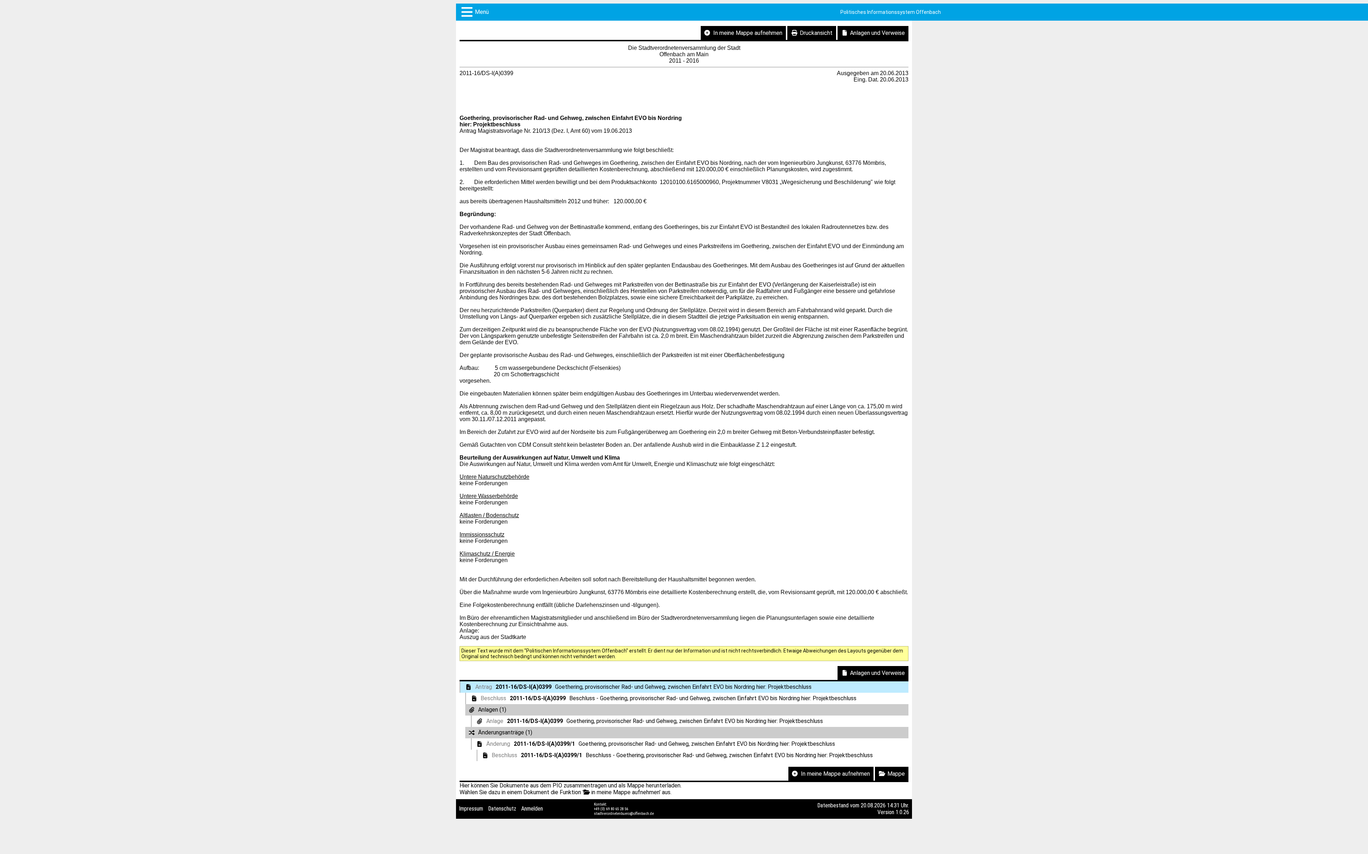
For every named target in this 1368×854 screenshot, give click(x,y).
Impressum (471, 808)
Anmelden (532, 808)
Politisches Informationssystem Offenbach (890, 12)
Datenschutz (502, 808)
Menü (482, 12)
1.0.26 (902, 812)
